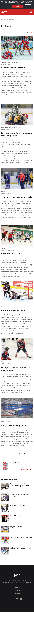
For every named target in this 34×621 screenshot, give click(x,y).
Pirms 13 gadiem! (16, 516)
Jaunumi (17, 593)
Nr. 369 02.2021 (15, 463)
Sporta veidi (10, 19)
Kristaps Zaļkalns (7, 62)
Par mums (17, 590)
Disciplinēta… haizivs (17, 505)
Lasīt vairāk (28, 4)
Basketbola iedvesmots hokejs (20, 548)
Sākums (3, 19)
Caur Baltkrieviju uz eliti (13, 311)
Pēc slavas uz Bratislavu (13, 68)
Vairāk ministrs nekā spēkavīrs (21, 537)
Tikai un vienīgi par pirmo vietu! (17, 197)
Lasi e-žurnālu (24, 469)
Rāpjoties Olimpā (16, 526)
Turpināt (17, 6)
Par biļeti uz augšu (10, 254)
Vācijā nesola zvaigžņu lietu (15, 426)
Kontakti (17, 587)
